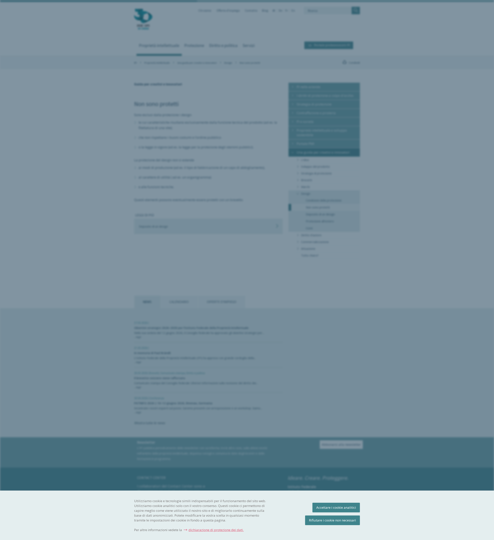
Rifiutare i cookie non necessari (332, 520)
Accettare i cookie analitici (336, 507)
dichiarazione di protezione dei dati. (216, 530)
